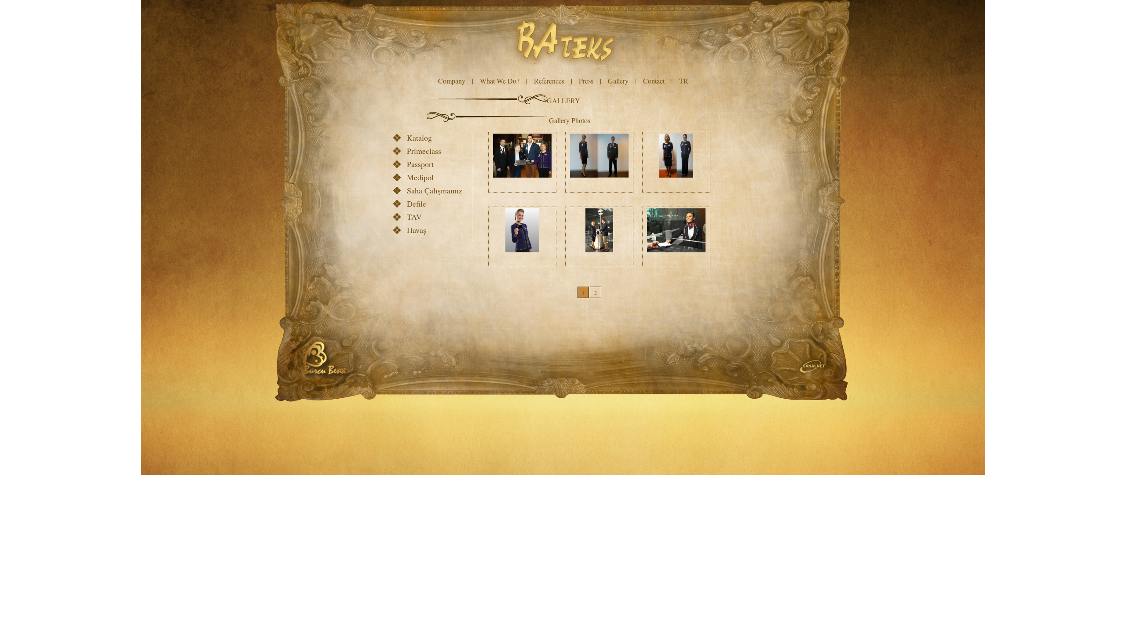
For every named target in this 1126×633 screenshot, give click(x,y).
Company (451, 80)
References (549, 80)
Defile (416, 203)
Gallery (618, 80)
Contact (654, 80)
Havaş (416, 230)
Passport (420, 164)
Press (586, 80)
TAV (414, 216)
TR (683, 80)
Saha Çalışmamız (434, 190)
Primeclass (424, 151)
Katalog (419, 137)
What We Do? (499, 80)
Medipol (420, 177)
